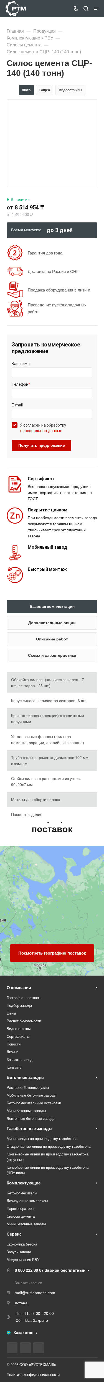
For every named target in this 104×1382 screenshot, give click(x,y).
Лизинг (12, 1052)
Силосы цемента (21, 1216)
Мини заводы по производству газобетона (42, 1139)
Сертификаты (18, 1036)
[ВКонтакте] (12, 1347)
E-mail (17, 405)
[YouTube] (25, 1347)
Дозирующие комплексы (27, 1201)
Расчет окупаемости (24, 1021)
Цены (11, 1013)
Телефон (21, 384)
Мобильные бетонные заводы (31, 1095)
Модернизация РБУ (23, 1260)
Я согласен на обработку (43, 428)
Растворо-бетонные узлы (28, 1088)
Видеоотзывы (70, 90)
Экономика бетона (22, 1244)
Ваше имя (21, 363)
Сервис (14, 1234)
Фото (26, 90)
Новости (14, 1044)
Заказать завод (19, 1060)
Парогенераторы (20, 1209)
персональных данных (41, 431)
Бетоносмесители (22, 1193)
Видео (44, 90)
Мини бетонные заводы (26, 1111)
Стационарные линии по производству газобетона (48, 1146)
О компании (19, 987)
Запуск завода (19, 1252)
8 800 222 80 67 (50, 1270)
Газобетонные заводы (29, 1128)
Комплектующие (23, 1183)
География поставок (23, 998)
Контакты (14, 1067)
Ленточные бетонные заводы (31, 1118)
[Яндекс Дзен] (38, 1347)
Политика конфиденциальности (33, 1375)
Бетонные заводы (25, 1077)
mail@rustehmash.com (35, 1293)
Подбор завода (19, 1005)
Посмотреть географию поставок (52, 953)
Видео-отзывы (19, 1029)
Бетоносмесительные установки (34, 1103)
